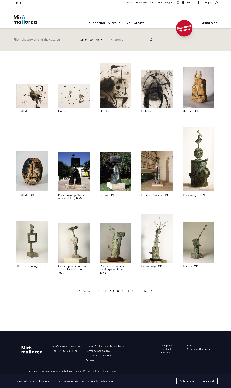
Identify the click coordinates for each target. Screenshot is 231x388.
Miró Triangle (165, 2)
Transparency (29, 370)
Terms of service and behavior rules (60, 370)
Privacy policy (91, 370)
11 (127, 291)
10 (122, 291)
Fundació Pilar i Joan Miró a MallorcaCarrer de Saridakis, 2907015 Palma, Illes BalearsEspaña (106, 353)
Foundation (96, 23)
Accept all (208, 381)
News (130, 2)
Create (139, 23)
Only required (187, 381)
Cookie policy (110, 370)
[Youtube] (188, 2)
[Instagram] (178, 2)
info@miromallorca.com (66, 345)
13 (138, 291)
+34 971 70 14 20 (67, 350)
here (111, 381)
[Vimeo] (193, 2)
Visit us (114, 23)
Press (152, 2)
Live (127, 23)
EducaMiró (141, 2)
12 (132, 291)
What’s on (209, 23)
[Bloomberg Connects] (198, 2)
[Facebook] (183, 2)
